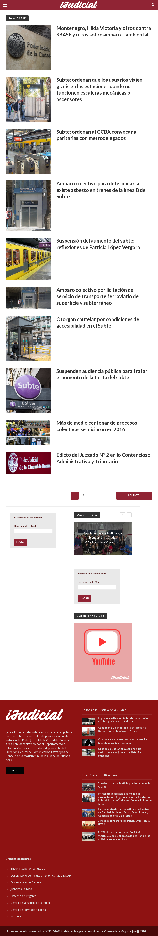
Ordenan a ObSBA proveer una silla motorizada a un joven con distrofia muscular (119, 752)
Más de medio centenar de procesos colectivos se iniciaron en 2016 (96, 426)
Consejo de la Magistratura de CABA (125, 931)
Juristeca (16, 916)
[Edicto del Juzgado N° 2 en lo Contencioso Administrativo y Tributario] (28, 463)
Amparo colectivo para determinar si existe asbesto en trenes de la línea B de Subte (100, 189)
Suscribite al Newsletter (28, 517)
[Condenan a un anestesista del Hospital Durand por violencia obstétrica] (88, 731)
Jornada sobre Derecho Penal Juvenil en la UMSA (124, 822)
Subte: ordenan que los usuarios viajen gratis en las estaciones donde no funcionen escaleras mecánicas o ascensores (99, 89)
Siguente (133, 495)
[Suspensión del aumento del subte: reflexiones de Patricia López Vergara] (28, 258)
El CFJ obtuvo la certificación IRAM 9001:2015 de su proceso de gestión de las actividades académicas (124, 836)
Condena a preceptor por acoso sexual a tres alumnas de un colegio (122, 741)
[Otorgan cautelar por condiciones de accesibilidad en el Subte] (28, 338)
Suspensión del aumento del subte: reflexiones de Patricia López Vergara (98, 244)
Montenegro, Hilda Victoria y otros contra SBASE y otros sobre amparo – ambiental (103, 31)
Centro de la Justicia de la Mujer (30, 903)
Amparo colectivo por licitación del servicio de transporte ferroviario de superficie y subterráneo (97, 296)
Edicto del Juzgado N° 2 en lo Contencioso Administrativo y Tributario (103, 458)
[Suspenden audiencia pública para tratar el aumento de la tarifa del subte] (28, 390)
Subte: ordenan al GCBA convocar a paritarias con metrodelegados (96, 135)
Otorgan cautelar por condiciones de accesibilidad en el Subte (97, 322)
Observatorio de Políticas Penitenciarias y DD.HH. (41, 875)
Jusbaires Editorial (22, 889)
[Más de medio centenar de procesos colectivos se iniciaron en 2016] (28, 432)
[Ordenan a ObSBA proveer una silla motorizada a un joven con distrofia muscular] (88, 752)
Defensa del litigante (23, 896)
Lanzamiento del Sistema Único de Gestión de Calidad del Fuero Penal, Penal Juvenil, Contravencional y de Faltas (124, 812)
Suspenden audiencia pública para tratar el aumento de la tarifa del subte (101, 374)
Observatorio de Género (26, 882)
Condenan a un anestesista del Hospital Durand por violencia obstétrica (122, 729)
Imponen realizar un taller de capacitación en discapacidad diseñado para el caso (123, 720)
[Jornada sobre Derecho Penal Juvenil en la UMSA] (88, 824)
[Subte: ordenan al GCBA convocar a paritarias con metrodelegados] (28, 151)
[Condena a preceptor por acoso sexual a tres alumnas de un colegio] (88, 742)
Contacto (14, 770)
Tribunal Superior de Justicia (28, 868)
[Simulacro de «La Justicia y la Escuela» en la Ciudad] (88, 786)
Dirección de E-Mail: (25, 526)
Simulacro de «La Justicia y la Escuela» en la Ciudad (103, 535)
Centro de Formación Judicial (28, 909)
